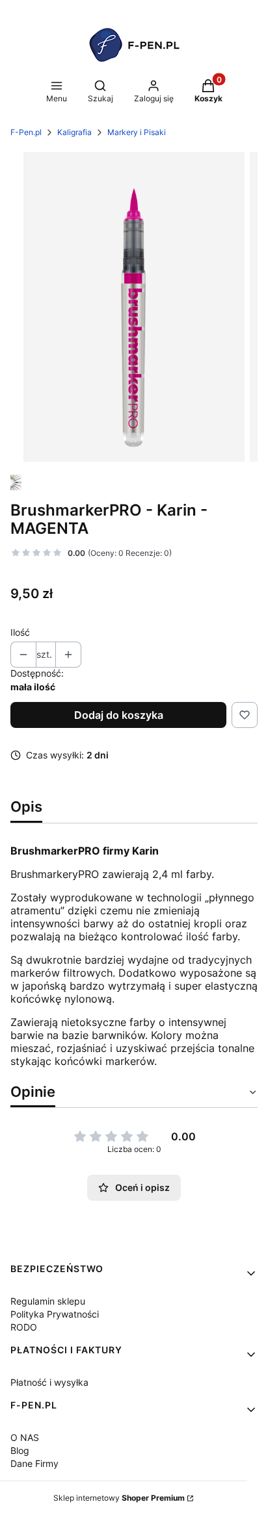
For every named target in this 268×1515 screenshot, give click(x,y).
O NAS (24, 1437)
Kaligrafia (74, 132)
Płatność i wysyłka (49, 1382)
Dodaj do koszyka (118, 714)
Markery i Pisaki (136, 132)
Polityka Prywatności (54, 1314)
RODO (23, 1327)
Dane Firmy (34, 1463)
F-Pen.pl (26, 132)
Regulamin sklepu (47, 1301)
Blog (19, 1450)
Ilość (20, 632)
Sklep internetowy (119, 1498)
